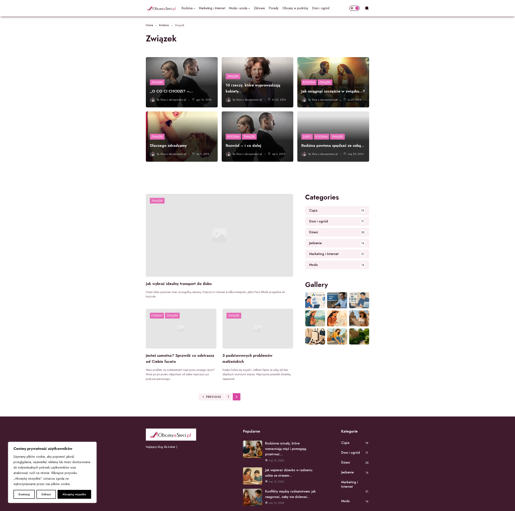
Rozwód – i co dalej (243, 145)
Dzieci (307, 137)
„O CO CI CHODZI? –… (171, 91)
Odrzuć (46, 494)
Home (149, 25)
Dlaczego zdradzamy (168, 145)
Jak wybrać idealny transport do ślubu (179, 283)
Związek (157, 82)
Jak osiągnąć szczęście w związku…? (333, 91)
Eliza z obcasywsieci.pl (173, 100)
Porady (156, 316)
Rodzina (164, 25)
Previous (213, 397)
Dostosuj (24, 494)
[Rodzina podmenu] (194, 8)
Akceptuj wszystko (74, 494)
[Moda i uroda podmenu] (249, 8)
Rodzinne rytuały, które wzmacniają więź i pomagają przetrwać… (285, 449)
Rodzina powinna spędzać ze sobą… (332, 145)
